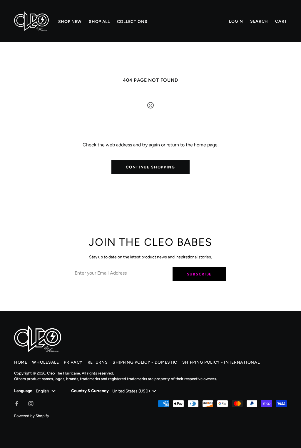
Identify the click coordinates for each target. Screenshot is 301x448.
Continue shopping (150, 167)
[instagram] (31, 404)
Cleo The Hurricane (63, 373)
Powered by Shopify (31, 416)
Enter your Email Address (98, 263)
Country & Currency (90, 390)
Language (23, 390)
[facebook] (17, 404)
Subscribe (199, 274)
